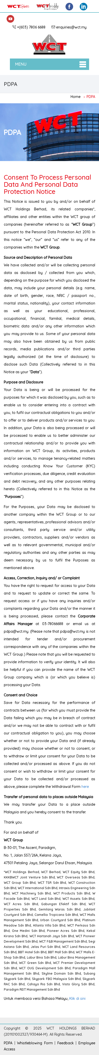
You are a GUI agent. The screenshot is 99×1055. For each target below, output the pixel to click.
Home (75, 96)
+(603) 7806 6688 (31, 27)
